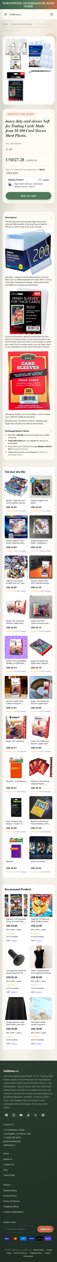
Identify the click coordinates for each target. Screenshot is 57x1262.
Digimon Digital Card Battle (39, 501)
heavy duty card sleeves (21, 24)
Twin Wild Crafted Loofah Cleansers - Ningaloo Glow (38, 1023)
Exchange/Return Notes (17, 431)
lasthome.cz (15, 14)
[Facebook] (6, 1115)
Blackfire (9, 861)
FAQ (5, 1169)
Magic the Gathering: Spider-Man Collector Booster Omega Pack (39, 662)
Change (46, 180)
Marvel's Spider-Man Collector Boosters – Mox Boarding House (14, 702)
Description (11, 217)
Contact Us (9, 1164)
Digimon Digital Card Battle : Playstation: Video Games (39, 542)
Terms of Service (12, 1201)
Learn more (12, 172)
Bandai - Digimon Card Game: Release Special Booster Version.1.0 (15, 501)
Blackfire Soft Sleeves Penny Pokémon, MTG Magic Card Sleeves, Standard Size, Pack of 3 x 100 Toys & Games (40, 822)
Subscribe (45, 1229)
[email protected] (20, 449)
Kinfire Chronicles (38, 861)
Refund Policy (10, 1190)
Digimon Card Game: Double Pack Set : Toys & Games (16, 582)
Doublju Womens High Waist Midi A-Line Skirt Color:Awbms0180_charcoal (16, 1023)
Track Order (9, 1175)
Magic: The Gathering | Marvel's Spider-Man (40, 702)
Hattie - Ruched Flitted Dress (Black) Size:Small (41, 972)
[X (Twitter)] (36, 1115)
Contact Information (13, 1211)
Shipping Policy (11, 1206)
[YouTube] (21, 1115)
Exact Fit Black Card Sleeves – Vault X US (14, 822)
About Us (8, 1159)
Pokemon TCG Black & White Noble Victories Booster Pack (40, 920)
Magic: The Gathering (15, 741)
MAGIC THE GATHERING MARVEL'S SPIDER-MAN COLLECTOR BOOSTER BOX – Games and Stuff (16, 662)
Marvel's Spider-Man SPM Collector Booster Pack (40, 582)
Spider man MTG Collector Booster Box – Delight (40, 622)
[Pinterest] (43, 1115)
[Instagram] (14, 1115)
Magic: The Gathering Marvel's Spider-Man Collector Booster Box (15, 622)
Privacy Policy (10, 1195)
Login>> (14, 940)
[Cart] (51, 14)
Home (5, 24)
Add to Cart (28, 195)
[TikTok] (28, 1115)
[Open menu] (5, 14)
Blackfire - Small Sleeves (16, 781)
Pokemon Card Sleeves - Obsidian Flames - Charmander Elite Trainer (41, 782)
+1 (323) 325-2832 (12, 1137)
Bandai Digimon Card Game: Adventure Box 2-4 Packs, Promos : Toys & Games (16, 542)
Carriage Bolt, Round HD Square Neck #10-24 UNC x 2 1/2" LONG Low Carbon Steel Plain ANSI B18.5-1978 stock (16, 972)
